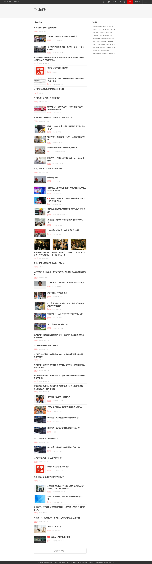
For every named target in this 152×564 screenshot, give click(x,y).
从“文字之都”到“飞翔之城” (58, 324)
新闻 (36, 121)
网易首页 (6, 2)
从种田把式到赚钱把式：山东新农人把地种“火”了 (53, 117)
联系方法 (69, 562)
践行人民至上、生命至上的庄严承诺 (48, 169)
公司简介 (64, 562)
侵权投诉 (111, 562)
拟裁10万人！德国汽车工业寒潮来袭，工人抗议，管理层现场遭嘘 (105, 47)
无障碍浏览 (16, 2)
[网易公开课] (109, 2)
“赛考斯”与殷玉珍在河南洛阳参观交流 (62, 36)
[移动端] (103, 2)
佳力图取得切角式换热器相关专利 (47, 98)
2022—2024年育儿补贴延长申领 (46, 438)
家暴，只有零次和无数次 (60, 537)
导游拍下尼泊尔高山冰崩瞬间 (101, 50)
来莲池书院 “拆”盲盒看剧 (57, 293)
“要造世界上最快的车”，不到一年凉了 (103, 32)
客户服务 (80, 562)
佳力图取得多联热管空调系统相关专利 (49, 89)
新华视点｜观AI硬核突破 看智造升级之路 (63, 418)
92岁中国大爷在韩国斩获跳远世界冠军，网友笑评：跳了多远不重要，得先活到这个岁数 (105, 38)
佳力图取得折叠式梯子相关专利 (46, 345)
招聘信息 (75, 562)
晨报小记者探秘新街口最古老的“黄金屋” (49, 263)
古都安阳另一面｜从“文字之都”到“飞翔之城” (65, 314)
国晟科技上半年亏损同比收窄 (45, 28)
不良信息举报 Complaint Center (95, 562)
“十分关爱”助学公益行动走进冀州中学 (62, 147)
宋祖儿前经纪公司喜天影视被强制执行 (49, 477)
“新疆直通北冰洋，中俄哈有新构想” (103, 35)
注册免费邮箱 (137, 2)
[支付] (120, 2)
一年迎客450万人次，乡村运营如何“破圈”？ (64, 230)
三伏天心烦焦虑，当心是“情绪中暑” (48, 458)
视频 (49, 204)
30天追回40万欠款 (54, 527)
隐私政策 (85, 562)
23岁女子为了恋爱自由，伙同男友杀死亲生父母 (65, 282)
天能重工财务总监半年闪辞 (58, 467)
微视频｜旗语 (52, 177)
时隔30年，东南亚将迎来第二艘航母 (103, 26)
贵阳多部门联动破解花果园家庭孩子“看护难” (65, 407)
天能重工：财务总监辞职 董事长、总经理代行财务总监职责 (57, 518)
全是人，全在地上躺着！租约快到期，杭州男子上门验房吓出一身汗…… (105, 44)
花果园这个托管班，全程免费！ (59, 397)
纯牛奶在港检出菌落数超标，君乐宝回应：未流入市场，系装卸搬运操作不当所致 (105, 54)
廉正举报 (106, 562)
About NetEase (57, 562)
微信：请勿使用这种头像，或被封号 (103, 41)
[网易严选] (115, 2)
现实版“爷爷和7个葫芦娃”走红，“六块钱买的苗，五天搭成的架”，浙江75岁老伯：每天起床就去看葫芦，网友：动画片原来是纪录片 (105, 29)
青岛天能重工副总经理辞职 (58, 68)
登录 (130, 2)
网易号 (35, 31)
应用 (10, 2)
